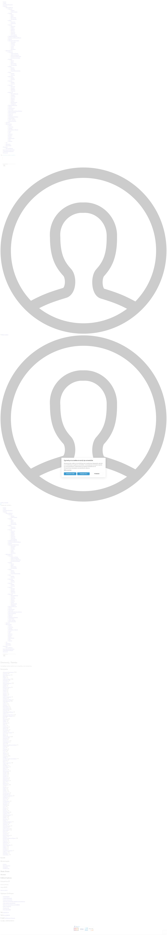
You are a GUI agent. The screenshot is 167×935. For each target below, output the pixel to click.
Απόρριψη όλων (83, 473)
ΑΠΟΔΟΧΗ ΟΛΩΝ (70, 473)
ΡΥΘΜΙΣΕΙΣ (96, 473)
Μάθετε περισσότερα (67, 470)
